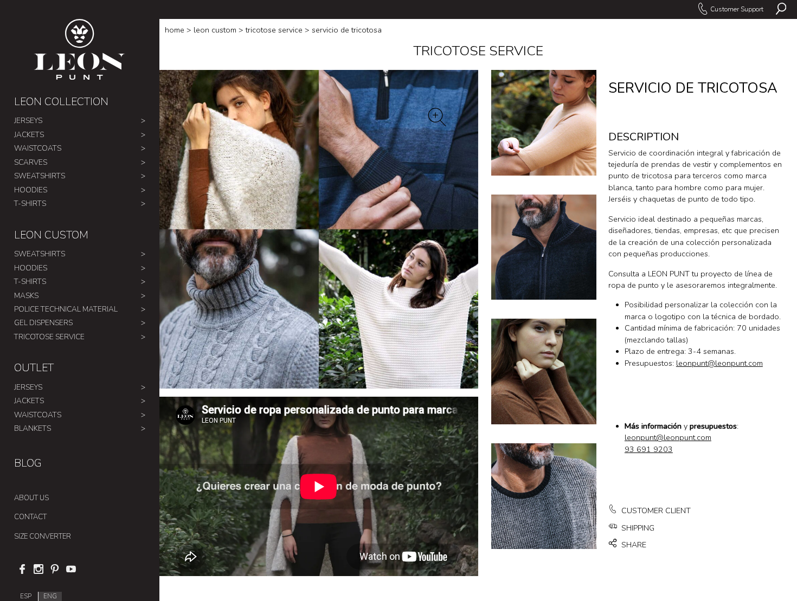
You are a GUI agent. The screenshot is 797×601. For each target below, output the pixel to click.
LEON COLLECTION (61, 101)
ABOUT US (31, 498)
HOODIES (30, 190)
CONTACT (30, 517)
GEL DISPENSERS (43, 323)
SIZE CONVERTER (42, 536)
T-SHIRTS (30, 203)
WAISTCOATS (37, 148)
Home (174, 30)
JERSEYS (28, 120)
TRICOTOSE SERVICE (49, 337)
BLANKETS (32, 428)
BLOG (28, 463)
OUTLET (34, 367)
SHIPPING (636, 528)
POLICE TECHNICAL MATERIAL (66, 309)
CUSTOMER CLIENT (655, 511)
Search (781, 9)
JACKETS (29, 135)
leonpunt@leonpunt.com (719, 363)
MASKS (26, 295)
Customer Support (736, 9)
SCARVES (30, 162)
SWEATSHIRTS (39, 176)
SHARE (632, 545)
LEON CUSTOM (51, 235)
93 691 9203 (649, 449)
